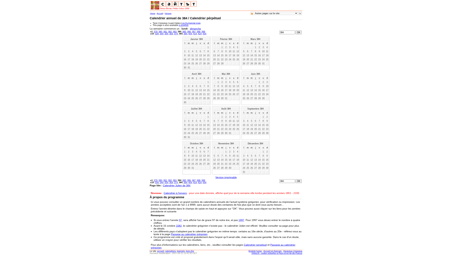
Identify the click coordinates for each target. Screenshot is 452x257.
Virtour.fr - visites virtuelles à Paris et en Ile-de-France (276, 253)
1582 (179, 225)
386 (189, 32)
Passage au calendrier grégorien (189, 234)
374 (176, 34)
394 (185, 34)
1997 (241, 220)
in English (183, 25)
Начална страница (292, 251)
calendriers (170, 251)
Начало (168, 13)
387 (194, 32)
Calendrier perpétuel (255, 244)
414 (195, 34)
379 (155, 32)
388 (198, 32)
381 (165, 32)
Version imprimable (226, 177)
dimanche (195, 28)
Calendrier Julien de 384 (176, 185)
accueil (160, 251)
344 (161, 34)
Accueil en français (272, 251)
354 (166, 34)
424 (200, 34)
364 (171, 34)
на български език (191, 23)
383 (175, 32)
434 (204, 34)
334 (157, 34)
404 (190, 34)
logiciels (181, 251)
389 (203, 32)
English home (255, 251)
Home (152, 13)
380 (160, 32)
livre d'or (190, 251)
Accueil (160, 13)
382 (170, 32)
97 (180, 220)
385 (184, 32)
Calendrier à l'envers (175, 193)
